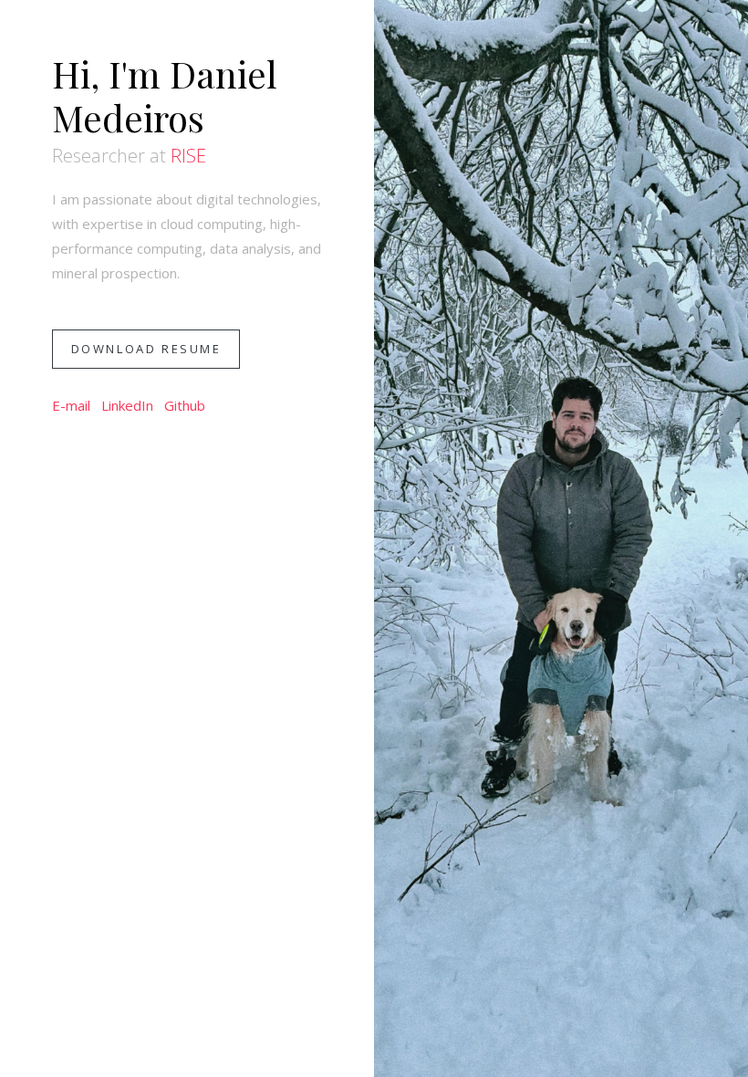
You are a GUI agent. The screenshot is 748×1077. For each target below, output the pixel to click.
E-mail (71, 405)
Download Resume (146, 348)
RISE (188, 155)
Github (184, 405)
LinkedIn (127, 405)
